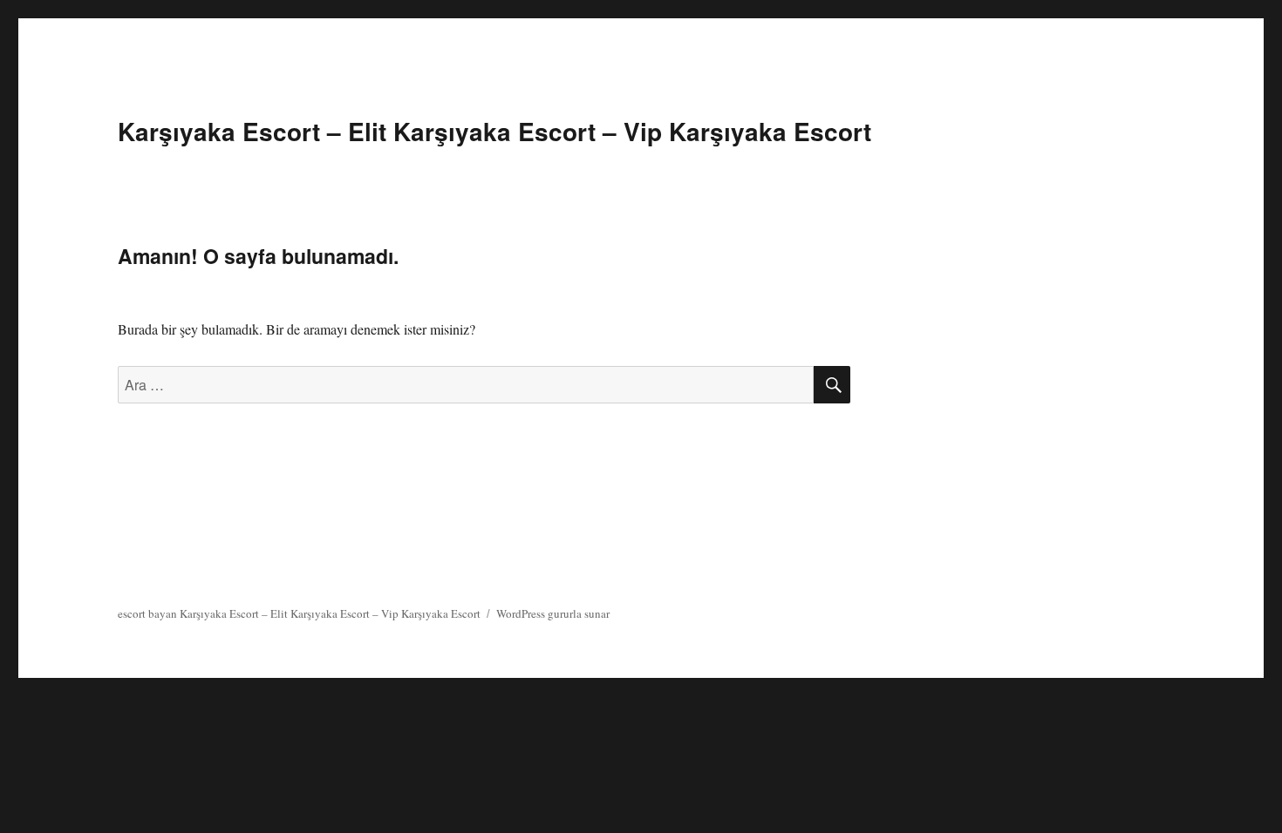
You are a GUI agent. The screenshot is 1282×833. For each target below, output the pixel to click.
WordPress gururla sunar (553, 613)
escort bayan (147, 613)
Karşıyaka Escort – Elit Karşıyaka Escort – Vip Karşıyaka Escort (494, 131)
